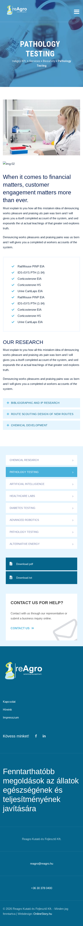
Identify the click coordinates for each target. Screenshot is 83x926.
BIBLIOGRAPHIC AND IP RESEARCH (35, 402)
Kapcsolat (9, 701)
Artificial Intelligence (27, 484)
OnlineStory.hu (42, 913)
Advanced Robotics (24, 519)
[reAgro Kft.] (16, 10)
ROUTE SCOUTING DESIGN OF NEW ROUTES (42, 414)
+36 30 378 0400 (41, 888)
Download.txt (24, 577)
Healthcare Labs (22, 495)
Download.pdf (24, 563)
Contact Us (20, 628)
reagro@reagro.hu (41, 863)
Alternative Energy (25, 543)
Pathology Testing (24, 472)
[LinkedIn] (44, 736)
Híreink (7, 709)
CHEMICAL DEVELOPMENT (29, 425)
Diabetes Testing (22, 507)
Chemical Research (24, 460)
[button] (41, 402)
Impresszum (11, 717)
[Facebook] (36, 736)
